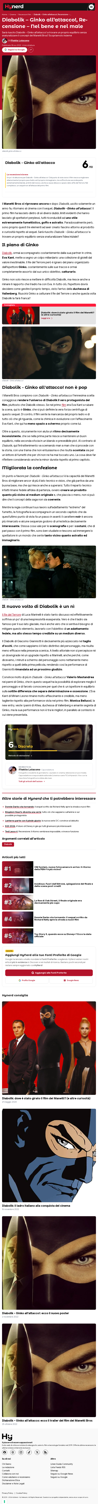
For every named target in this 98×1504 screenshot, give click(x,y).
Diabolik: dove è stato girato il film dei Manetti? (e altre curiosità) (46, 1098)
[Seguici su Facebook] (4, 1452)
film (64, 405)
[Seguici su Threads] (12, 1452)
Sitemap (54, 1471)
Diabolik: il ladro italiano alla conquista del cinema (36, 1205)
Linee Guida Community (62, 1464)
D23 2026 (10, 826)
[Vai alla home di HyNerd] (14, 6)
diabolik (8, 844)
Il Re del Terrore (11, 614)
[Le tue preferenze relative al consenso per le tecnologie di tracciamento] (4, 1501)
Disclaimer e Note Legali (13, 1484)
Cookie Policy (21, 1493)
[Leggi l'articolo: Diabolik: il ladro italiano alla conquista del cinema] (49, 1155)
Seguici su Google (59, 1477)
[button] (21, 316)
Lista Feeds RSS (58, 1467)
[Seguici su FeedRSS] (45, 1452)
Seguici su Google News (62, 1474)
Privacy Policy (7, 1493)
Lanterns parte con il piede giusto (23, 820)
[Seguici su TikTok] (29, 1452)
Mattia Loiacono (20, 40)
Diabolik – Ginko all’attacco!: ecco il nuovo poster (35, 1313)
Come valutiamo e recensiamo (16, 1477)
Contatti (6, 1471)
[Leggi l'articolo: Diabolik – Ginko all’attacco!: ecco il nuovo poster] (49, 1263)
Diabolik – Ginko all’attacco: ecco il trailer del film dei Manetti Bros (47, 1420)
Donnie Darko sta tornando (19, 806)
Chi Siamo (6, 1464)
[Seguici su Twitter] (37, 1452)
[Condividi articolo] (30, 49)
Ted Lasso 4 (11, 831)
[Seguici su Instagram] (20, 1452)
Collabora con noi (10, 1474)
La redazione (8, 1467)
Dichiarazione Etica (11, 1480)
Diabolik (7, 253)
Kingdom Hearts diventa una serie (23, 812)
